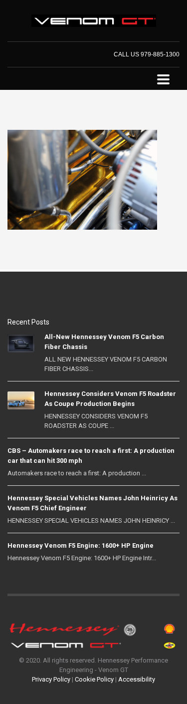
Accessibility (136, 679)
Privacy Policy (51, 679)
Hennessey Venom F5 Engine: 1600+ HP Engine (80, 545)
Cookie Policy (94, 679)
